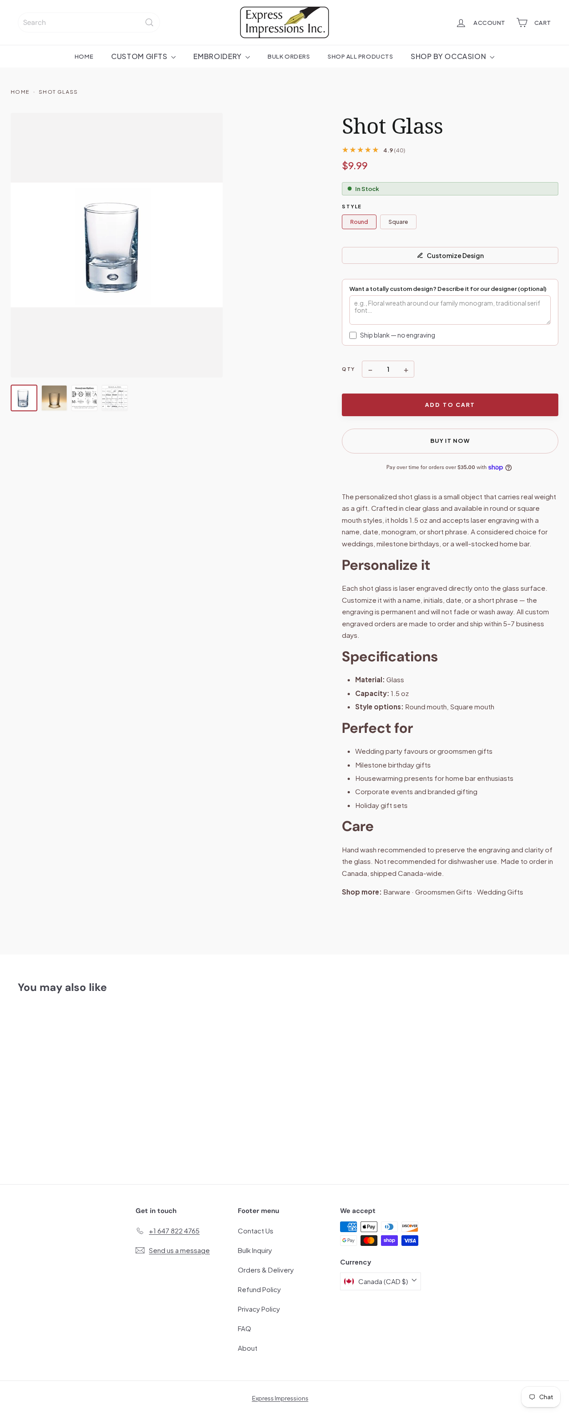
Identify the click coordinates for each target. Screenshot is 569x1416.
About (247, 1348)
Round (359, 221)
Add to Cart (450, 404)
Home (84, 56)
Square (398, 221)
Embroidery (218, 56)
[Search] (149, 22)
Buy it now (450, 440)
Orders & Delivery (266, 1269)
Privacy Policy (259, 1309)
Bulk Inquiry (255, 1250)
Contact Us (255, 1230)
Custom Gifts (140, 56)
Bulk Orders (289, 56)
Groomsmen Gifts (443, 891)
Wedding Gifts (500, 891)
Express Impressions (280, 1398)
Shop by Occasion (449, 56)
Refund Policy (259, 1289)
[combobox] (89, 22)
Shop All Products (360, 56)
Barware (396, 891)
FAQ (244, 1328)
